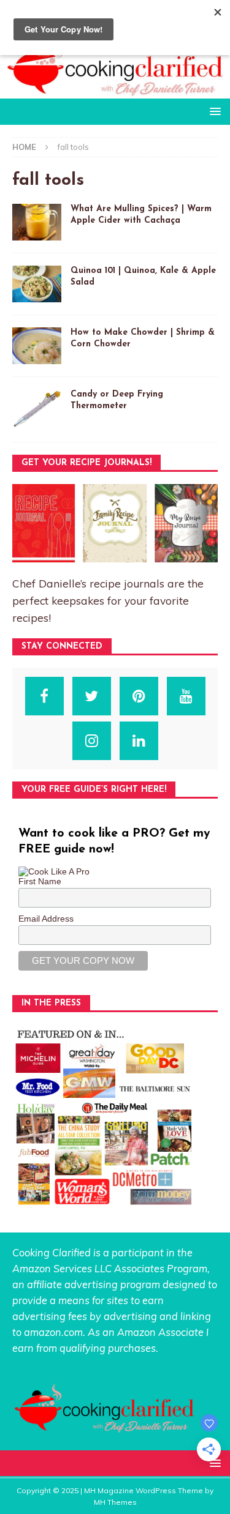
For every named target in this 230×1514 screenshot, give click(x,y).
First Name (39, 881)
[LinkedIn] (139, 741)
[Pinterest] (139, 696)
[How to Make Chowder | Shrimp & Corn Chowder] (36, 345)
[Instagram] (91, 741)
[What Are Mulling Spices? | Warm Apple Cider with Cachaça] (36, 222)
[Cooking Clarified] (115, 91)
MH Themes (115, 1502)
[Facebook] (44, 696)
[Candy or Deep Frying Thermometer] (36, 409)
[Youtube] (186, 696)
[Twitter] (91, 696)
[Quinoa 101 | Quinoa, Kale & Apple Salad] (36, 284)
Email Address (46, 918)
